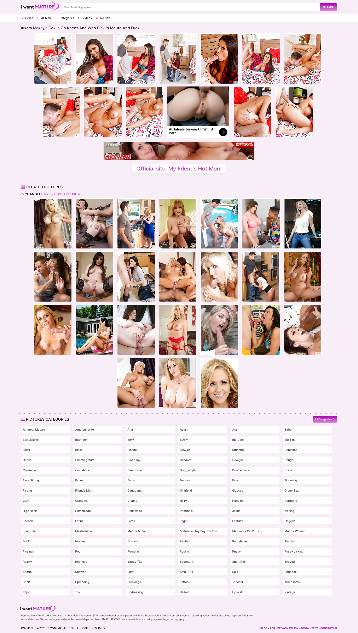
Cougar (289, 460)
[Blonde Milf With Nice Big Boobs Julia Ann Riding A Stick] (219, 383)
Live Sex (104, 18)
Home (28, 18)
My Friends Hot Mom (61, 194)
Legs (183, 521)
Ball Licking (30, 439)
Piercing (289, 541)
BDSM (184, 439)
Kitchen (28, 521)
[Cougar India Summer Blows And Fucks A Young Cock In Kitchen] (136, 277)
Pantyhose (239, 541)
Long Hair (29, 531)
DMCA (305, 628)
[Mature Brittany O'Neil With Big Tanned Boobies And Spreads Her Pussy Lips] (52, 223)
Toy (77, 592)
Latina (79, 521)
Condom (185, 460)
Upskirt (237, 592)
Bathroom (81, 439)
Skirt (130, 571)
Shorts (27, 571)
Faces (79, 480)
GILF (26, 500)
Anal (130, 429)
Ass (235, 429)
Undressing (135, 592)
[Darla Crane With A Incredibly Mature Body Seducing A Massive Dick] (177, 223)
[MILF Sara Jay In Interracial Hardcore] (261, 223)
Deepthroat (135, 470)
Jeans (236, 510)
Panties (185, 541)
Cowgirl (237, 460)
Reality (27, 561)
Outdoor (133, 541)
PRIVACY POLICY (288, 628)
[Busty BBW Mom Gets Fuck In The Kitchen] (136, 223)
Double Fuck (240, 470)
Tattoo (184, 582)
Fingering (290, 480)
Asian (183, 429)
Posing (184, 551)
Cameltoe (290, 450)
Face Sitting (31, 480)
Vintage (289, 592)
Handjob (238, 500)
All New (45, 18)
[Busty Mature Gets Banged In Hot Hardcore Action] (136, 330)
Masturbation (84, 531)
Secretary (186, 561)
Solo (235, 571)
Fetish (236, 480)
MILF (26, 541)
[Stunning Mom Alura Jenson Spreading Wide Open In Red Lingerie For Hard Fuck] (177, 330)
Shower (80, 571)
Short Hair (239, 561)
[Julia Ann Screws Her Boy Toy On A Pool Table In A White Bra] (302, 223)
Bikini (26, 450)
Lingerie (289, 521)
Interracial (186, 510)
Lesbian (237, 521)
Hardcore (290, 500)
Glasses (237, 490)
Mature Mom (136, 531)
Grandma (81, 500)
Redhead (81, 561)
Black (79, 450)
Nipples (80, 541)
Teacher (237, 582)
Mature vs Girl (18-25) (247, 531)
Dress (288, 470)
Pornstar (133, 551)
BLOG (263, 628)
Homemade (83, 510)
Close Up (133, 460)
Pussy (236, 551)
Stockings (134, 582)
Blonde (132, 450)
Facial (131, 480)
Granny (132, 500)
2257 (314, 628)
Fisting (27, 490)
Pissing (28, 551)
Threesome (292, 582)
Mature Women (294, 531)
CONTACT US (328, 628)
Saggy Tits (134, 561)
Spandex (290, 571)
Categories (66, 18)
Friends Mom (84, 490)
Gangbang (134, 490)
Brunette (238, 450)
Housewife (134, 510)
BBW (130, 439)
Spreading (82, 582)
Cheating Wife (84, 460)
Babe (287, 429)
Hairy (183, 500)
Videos (87, 18)
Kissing (289, 510)
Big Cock (238, 439)
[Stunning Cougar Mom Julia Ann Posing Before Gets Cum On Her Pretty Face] (302, 277)
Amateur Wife (84, 429)
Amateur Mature (34, 429)
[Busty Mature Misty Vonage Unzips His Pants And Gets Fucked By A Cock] (219, 277)
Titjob (26, 592)
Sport (26, 582)
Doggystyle (188, 470)
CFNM (27, 460)
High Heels (30, 510)
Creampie (29, 470)
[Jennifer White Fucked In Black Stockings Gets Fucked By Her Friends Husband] (94, 223)
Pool (78, 551)
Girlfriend (186, 490)
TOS (272, 628)
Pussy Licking (294, 551)
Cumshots (82, 470)
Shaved (289, 561)
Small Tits (186, 571)
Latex (131, 521)
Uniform (185, 592)
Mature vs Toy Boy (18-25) (198, 531)
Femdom (185, 480)
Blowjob (185, 450)
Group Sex (291, 490)
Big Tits (289, 439)
